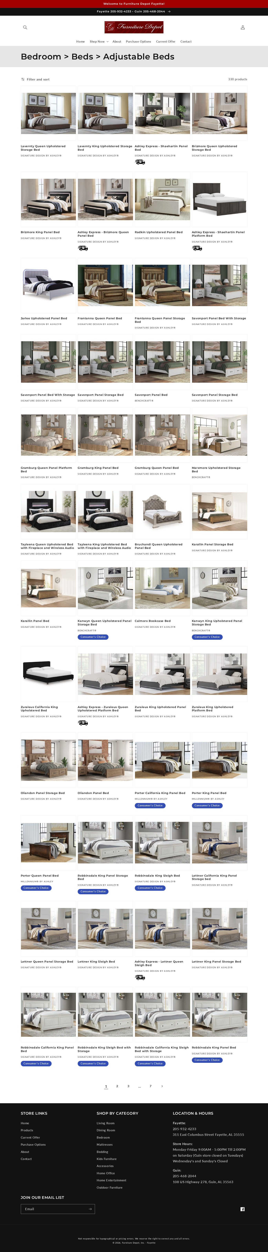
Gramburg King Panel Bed (98, 467)
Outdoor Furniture (110, 1187)
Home (25, 1123)
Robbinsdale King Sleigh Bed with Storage (104, 1049)
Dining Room (106, 1130)
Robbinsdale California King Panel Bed (47, 1049)
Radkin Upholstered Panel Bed (159, 232)
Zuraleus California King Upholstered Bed (39, 708)
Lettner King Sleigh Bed (96, 961)
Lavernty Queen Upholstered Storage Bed (43, 148)
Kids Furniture (107, 1159)
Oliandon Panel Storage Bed (43, 793)
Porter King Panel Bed (209, 793)
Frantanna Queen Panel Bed (100, 318)
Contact (26, 1159)
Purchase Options (33, 1144)
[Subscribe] (90, 1209)
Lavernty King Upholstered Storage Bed (105, 148)
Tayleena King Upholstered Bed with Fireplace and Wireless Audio (104, 546)
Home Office (106, 1173)
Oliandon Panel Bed (93, 793)
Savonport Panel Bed (151, 394)
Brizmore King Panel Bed (40, 232)
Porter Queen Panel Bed (40, 875)
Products (27, 1130)
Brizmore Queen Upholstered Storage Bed (214, 148)
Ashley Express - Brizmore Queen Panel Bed (103, 234)
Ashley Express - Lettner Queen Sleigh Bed (159, 963)
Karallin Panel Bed (35, 620)
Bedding (102, 1151)
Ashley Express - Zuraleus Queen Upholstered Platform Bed (103, 708)
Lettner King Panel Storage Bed (216, 961)
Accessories (105, 1166)
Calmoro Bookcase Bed (153, 620)
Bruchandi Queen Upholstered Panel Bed (159, 546)
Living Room (106, 1123)
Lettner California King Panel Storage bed (214, 877)
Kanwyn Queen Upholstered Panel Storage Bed (104, 622)
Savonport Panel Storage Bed (101, 394)
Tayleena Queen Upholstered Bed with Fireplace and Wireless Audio (47, 546)
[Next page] (161, 1086)
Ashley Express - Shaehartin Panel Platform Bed (218, 234)
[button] (25, 27)
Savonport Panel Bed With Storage (219, 318)
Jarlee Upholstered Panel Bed (44, 318)
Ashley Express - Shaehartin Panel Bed (161, 148)
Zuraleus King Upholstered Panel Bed (160, 708)
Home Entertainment (111, 1180)
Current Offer (30, 1137)
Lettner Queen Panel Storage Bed (47, 961)
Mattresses (105, 1144)
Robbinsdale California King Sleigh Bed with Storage (162, 1049)
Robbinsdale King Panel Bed (214, 1047)
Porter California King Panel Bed (160, 793)
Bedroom (103, 1137)
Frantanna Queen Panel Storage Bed (160, 320)
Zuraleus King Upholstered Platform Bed (212, 708)
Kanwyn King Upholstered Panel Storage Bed (217, 622)
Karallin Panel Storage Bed (212, 544)
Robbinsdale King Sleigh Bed (157, 875)
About (25, 1151)
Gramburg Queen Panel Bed (157, 467)
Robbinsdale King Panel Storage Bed (103, 877)
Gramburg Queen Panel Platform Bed (46, 469)
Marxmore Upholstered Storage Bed (216, 469)
